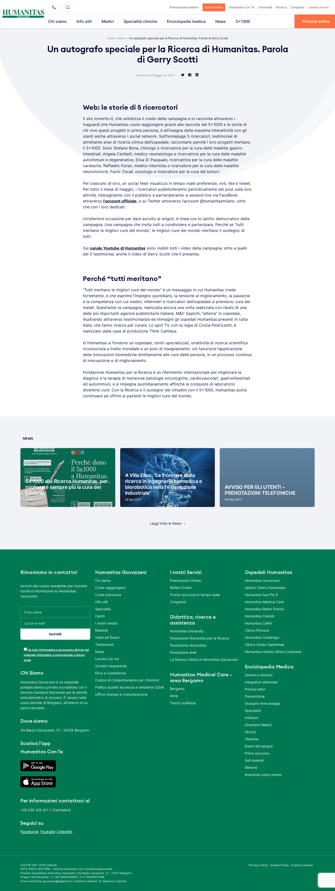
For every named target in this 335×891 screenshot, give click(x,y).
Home (111, 38)
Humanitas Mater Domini (264, 609)
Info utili (84, 21)
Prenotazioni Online (185, 580)
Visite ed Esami (107, 637)
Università (265, 7)
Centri (100, 616)
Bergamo (177, 689)
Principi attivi (255, 689)
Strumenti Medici (258, 725)
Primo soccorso (257, 753)
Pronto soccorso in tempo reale (195, 595)
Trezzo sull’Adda (183, 703)
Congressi (297, 7)
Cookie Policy (279, 865)
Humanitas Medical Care (264, 602)
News (220, 21)
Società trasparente (111, 666)
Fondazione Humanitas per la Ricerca (199, 638)
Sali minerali (254, 760)
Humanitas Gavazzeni (262, 580)
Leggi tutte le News (165, 523)
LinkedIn (64, 831)
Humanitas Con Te (241, 7)
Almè (174, 696)
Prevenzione (255, 696)
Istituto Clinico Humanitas (265, 587)
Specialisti (253, 710)
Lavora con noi (318, 7)
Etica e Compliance (110, 673)
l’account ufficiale (120, 201)
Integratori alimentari (261, 682)
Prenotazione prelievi (184, 7)
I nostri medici (106, 623)
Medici (108, 21)
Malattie (101, 630)
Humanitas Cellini (258, 623)
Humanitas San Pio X (261, 595)
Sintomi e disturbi (258, 675)
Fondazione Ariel (183, 652)
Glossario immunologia (262, 703)
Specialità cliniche (140, 21)
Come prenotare (108, 595)
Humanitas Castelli (259, 616)
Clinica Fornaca (257, 630)
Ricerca (281, 7)
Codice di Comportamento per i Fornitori (127, 680)
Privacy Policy (258, 865)
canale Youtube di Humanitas (117, 248)
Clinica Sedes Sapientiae (264, 644)
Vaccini (250, 732)
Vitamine (251, 739)
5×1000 (243, 21)
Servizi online (214, 7)
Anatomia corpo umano (263, 774)
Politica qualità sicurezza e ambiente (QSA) (129, 687)
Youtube (47, 831)
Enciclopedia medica (186, 21)
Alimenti (251, 767)
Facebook (29, 831)
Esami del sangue (259, 746)
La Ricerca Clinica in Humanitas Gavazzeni (204, 659)
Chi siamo (57, 21)
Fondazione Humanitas (188, 645)
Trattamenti (104, 644)
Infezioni (251, 718)
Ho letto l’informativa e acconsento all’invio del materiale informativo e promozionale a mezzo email (56, 655)
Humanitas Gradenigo (262, 637)
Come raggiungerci (110, 587)
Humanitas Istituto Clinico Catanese (273, 652)
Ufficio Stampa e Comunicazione (121, 694)
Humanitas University (187, 631)
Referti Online (181, 587)
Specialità (103, 609)
